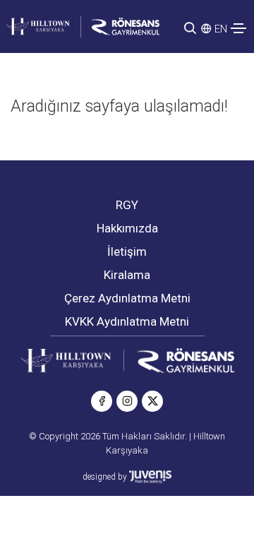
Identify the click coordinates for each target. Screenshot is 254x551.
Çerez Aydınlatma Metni (127, 298)
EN (220, 29)
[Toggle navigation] (238, 28)
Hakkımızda (127, 228)
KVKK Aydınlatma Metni (127, 321)
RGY (127, 205)
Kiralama (127, 275)
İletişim (127, 251)
